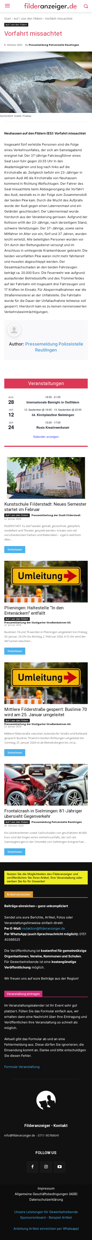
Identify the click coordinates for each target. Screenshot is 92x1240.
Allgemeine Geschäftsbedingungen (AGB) (46, 1194)
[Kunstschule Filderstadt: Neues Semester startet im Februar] (46, 478)
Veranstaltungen (46, 383)
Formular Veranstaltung (22, 1067)
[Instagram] (46, 1167)
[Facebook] (32, 1167)
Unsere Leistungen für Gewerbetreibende (46, 1212)
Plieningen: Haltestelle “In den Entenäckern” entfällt (34, 610)
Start (7, 18)
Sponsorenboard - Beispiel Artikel (46, 1217)
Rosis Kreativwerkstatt (52, 427)
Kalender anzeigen (46, 436)
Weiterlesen (14, 549)
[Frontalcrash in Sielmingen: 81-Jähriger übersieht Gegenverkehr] (46, 785)
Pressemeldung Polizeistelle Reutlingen (54, 44)
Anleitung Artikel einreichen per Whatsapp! (46, 1229)
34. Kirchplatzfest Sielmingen (53, 415)
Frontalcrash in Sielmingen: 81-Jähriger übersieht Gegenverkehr (43, 813)
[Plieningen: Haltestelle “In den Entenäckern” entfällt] (46, 581)
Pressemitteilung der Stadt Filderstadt (55, 515)
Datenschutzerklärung (46, 1199)
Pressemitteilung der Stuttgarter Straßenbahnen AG (37, 622)
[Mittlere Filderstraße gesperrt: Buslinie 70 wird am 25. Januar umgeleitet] (46, 683)
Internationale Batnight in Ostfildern (53, 402)
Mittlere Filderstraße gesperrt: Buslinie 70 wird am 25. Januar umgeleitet (45, 712)
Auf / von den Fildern (28, 18)
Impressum (46, 1188)
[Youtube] (59, 1167)
